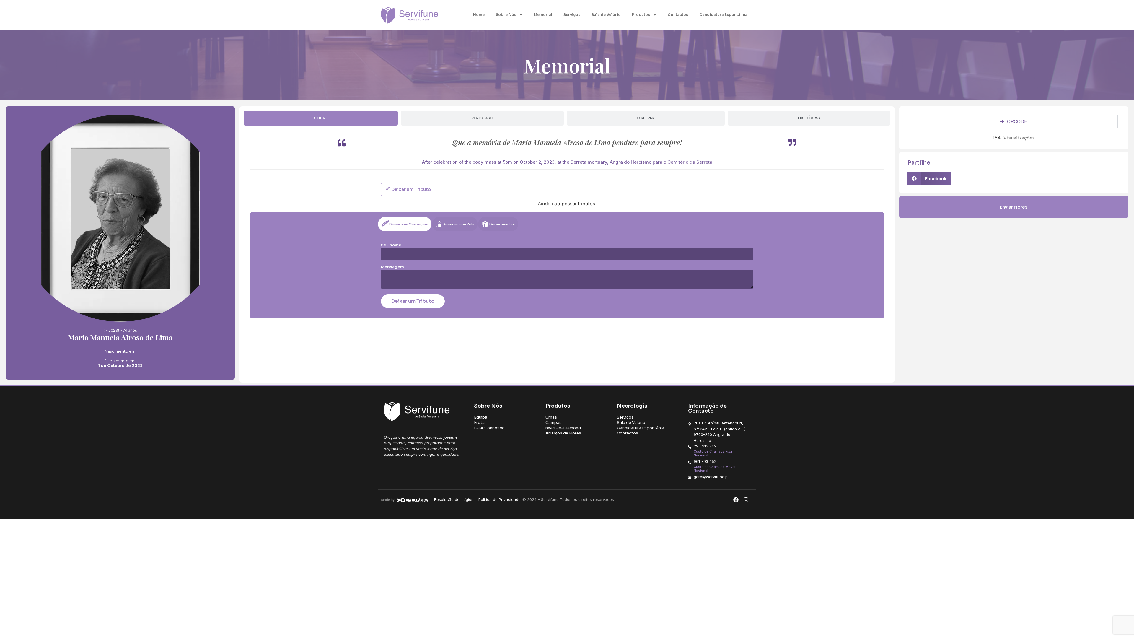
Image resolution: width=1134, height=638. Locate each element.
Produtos (641, 14)
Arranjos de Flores (563, 433)
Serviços (571, 14)
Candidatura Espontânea (723, 14)
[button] (929, 178)
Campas (553, 422)
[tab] (321, 118)
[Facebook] (735, 500)
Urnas (551, 417)
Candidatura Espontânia (640, 427)
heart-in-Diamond (563, 427)
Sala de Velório (606, 14)
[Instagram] (746, 500)
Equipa (480, 417)
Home (479, 14)
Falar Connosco (489, 427)
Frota (479, 422)
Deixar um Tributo (412, 301)
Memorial (543, 14)
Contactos (678, 14)
